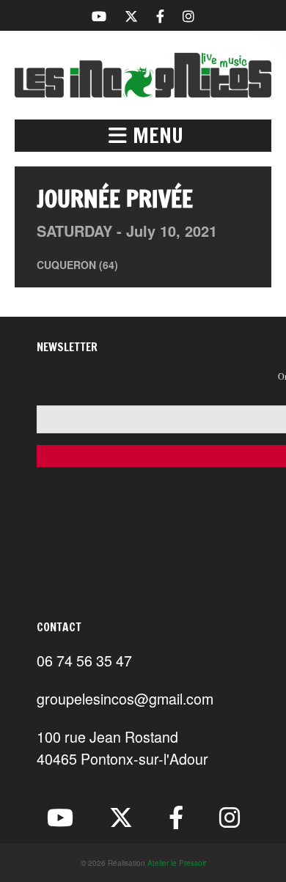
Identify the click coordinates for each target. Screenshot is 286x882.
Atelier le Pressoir (176, 863)
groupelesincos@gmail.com (125, 698)
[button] (143, 136)
